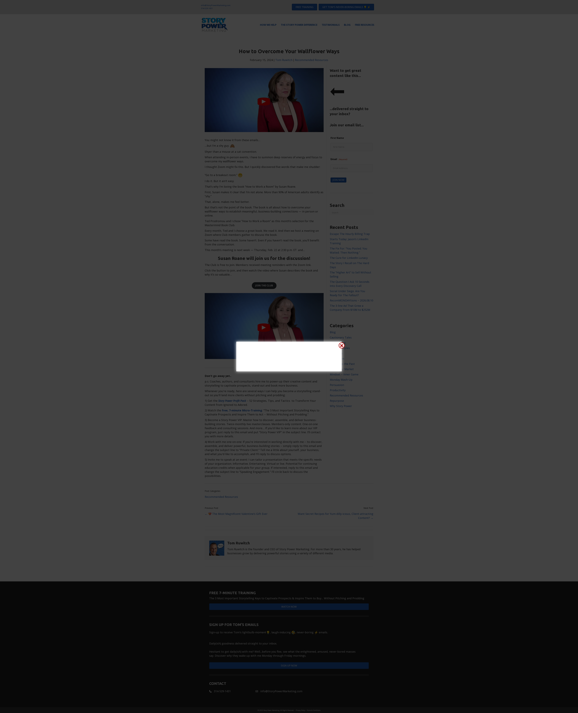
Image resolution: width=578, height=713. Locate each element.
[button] (342, 345)
